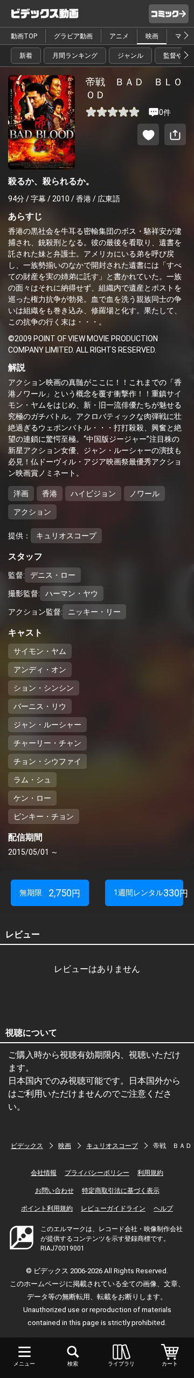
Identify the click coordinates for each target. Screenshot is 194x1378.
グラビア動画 (73, 36)
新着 (25, 55)
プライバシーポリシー (97, 1173)
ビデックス (27, 1146)
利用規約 (150, 1173)
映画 (152, 36)
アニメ (119, 36)
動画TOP (24, 36)
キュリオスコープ (112, 1146)
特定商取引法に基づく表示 (121, 1190)
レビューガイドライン (113, 1208)
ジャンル (130, 55)
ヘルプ (163, 1208)
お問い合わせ (54, 1190)
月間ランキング (75, 55)
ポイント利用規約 (47, 1208)
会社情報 (44, 1173)
